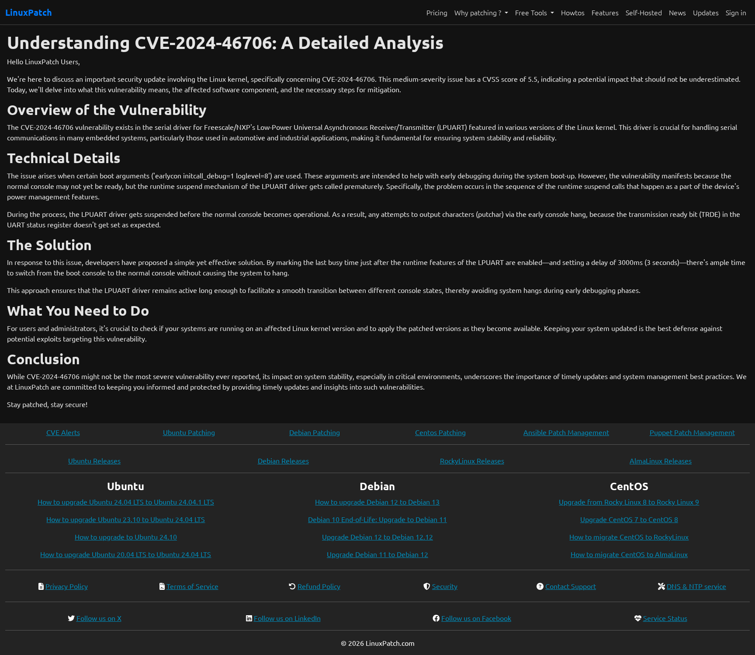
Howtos (573, 12)
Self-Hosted (644, 12)
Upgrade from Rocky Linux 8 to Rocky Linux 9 (629, 501)
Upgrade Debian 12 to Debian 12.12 (377, 536)
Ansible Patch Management (566, 432)
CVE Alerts (63, 432)
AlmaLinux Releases (661, 460)
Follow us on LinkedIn (287, 617)
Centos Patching (440, 432)
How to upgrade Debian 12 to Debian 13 (377, 501)
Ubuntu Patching (189, 432)
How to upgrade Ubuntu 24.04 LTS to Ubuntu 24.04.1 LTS (126, 501)
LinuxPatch (28, 12)
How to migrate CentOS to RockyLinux (629, 536)
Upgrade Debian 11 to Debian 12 (377, 554)
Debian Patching (314, 432)
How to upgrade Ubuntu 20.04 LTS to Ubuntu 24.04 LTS (125, 554)
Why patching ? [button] (478, 12)
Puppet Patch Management (692, 432)
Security (444, 586)
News (677, 12)
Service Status (665, 617)
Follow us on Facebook (476, 617)
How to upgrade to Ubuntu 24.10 (126, 536)
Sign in (736, 12)
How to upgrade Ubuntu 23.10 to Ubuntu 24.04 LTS (125, 519)
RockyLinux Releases (472, 460)
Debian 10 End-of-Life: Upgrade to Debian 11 (377, 519)
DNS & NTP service (696, 586)
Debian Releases (283, 460)
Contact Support (570, 586)
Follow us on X (98, 617)
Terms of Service (192, 586)
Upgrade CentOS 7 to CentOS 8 (629, 519)
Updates (706, 12)
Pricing (436, 12)
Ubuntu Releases (94, 460)
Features (605, 12)
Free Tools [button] (532, 12)
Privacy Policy (66, 586)
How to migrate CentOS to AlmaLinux (629, 554)
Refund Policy (319, 586)
